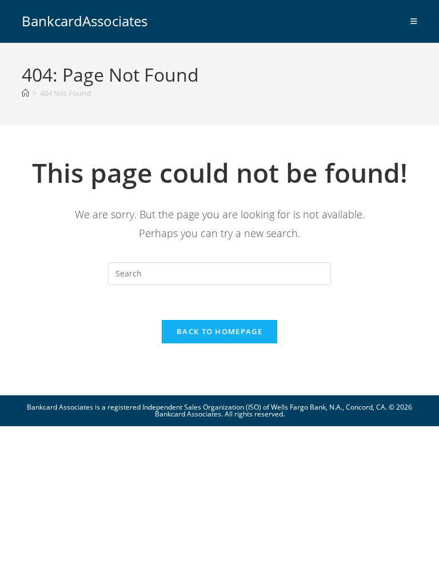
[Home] (25, 93)
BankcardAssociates (84, 20)
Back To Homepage (219, 331)
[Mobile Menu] (413, 21)
